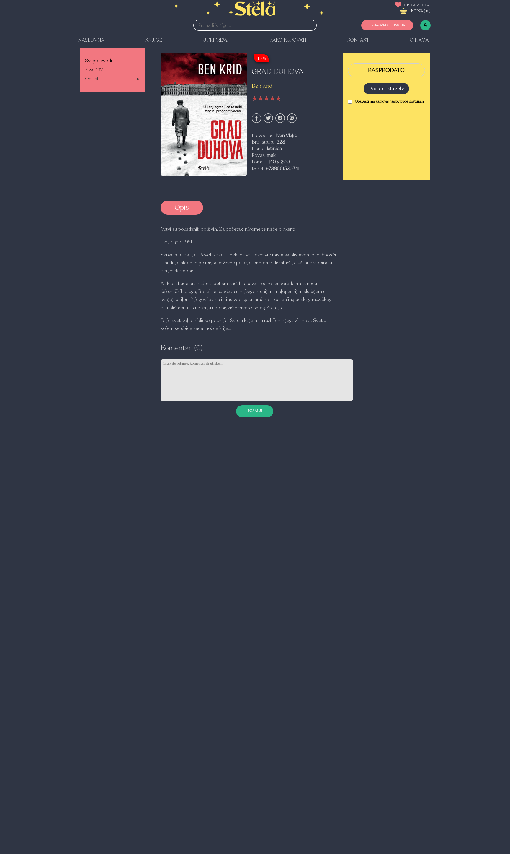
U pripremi (215, 40)
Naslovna (91, 40)
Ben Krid (262, 86)
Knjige (153, 40)
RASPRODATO (386, 70)
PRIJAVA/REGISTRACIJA (387, 25)
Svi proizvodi (98, 61)
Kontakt (358, 40)
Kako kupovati (287, 40)
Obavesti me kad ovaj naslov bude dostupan (389, 101)
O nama (419, 40)
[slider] (266, 98)
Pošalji (255, 411)
